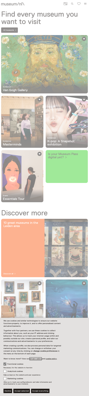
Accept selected (21, 391)
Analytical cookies (15, 371)
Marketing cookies (15, 379)
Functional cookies (15, 364)
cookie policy (51, 359)
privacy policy (35, 359)
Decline (8, 391)
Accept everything (40, 391)
